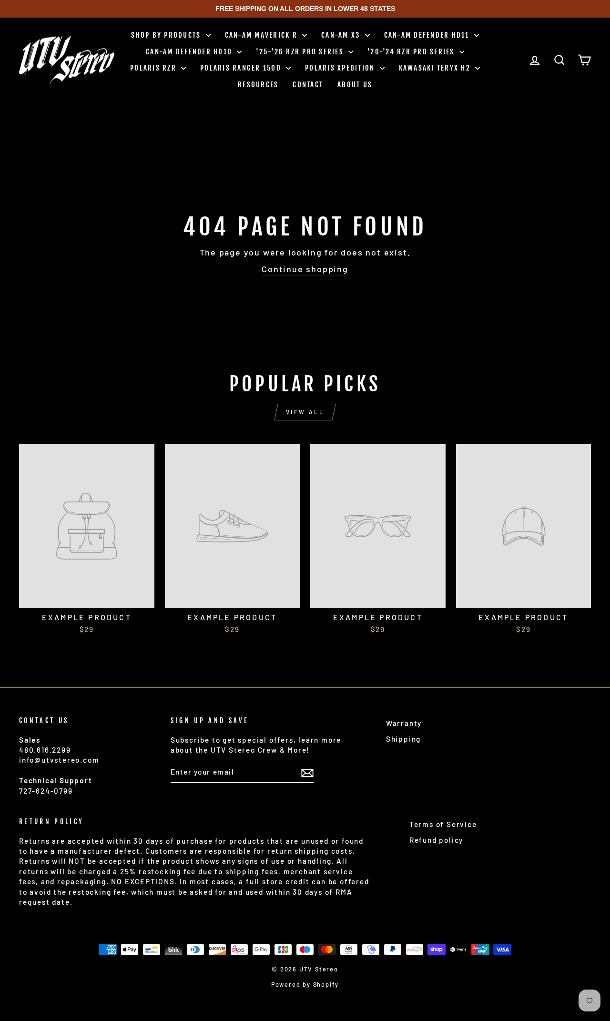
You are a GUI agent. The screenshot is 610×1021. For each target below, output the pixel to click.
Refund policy (436, 840)
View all (305, 411)
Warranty (404, 723)
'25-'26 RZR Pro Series (301, 51)
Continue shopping (305, 269)
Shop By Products (167, 35)
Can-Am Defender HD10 (190, 51)
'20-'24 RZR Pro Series (412, 51)
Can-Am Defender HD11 (428, 35)
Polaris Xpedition (341, 67)
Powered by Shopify (305, 984)
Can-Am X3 (342, 35)
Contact (308, 84)
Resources (258, 84)
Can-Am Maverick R (262, 35)
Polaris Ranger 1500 (242, 67)
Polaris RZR (154, 67)
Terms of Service (443, 824)
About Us (354, 84)
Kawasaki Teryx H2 (436, 67)
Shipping (403, 739)
